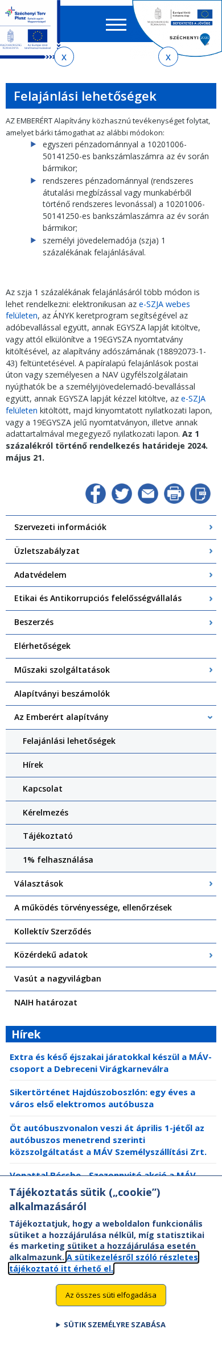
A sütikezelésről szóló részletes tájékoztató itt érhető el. (103, 1263)
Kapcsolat (43, 788)
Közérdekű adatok (51, 954)
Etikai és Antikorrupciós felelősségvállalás (98, 598)
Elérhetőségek (42, 645)
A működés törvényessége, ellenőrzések (93, 907)
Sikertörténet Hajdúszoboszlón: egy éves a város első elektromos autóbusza (102, 1097)
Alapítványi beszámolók (62, 693)
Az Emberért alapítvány (61, 716)
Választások (38, 883)
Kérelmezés (45, 812)
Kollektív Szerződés (52, 931)
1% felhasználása (58, 859)
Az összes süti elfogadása (111, 1295)
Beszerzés (34, 621)
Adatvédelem (40, 574)
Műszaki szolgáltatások (62, 669)
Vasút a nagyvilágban (57, 978)
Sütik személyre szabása (115, 1324)
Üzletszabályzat (47, 550)
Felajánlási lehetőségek (69, 740)
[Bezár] (64, 57)
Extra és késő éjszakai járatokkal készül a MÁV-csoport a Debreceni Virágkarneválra (111, 1062)
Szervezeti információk (60, 526)
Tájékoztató (48, 835)
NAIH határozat (45, 1002)
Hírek (33, 764)
